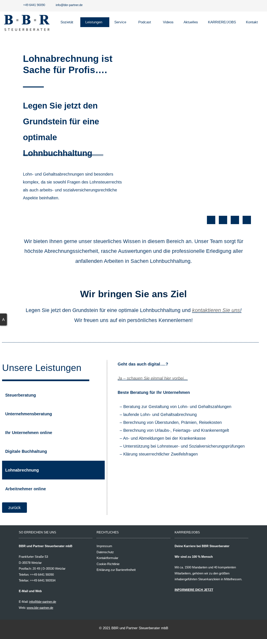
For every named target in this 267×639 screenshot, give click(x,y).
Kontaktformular (107, 558)
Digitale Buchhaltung (26, 451)
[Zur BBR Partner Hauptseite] (26, 22)
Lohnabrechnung (22, 470)
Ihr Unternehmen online (28, 432)
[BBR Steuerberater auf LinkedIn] (247, 220)
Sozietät (66, 22)
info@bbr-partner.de (42, 601)
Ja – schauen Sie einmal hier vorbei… (153, 378)
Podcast (144, 22)
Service (120, 22)
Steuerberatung (20, 395)
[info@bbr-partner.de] (68, 5)
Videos (168, 22)
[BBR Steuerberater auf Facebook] (211, 220)
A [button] (3, 319)
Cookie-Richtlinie (108, 564)
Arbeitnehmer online (25, 489)
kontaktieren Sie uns (216, 310)
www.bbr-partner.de (40, 607)
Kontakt (252, 22)
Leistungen (93, 22)
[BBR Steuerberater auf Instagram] (223, 220)
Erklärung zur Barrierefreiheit (116, 570)
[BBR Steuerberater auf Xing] (235, 220)
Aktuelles (191, 22)
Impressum (104, 546)
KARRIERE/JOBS (222, 22)
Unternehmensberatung (28, 414)
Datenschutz (105, 552)
